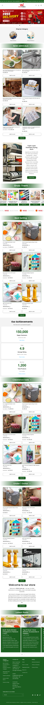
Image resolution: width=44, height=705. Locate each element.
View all (22, 138)
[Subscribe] (22, 695)
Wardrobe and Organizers (6, 672)
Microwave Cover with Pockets (9, 272)
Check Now (31, 177)
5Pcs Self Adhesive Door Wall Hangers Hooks (31, 569)
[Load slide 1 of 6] (16, 25)
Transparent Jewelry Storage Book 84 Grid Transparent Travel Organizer (31, 128)
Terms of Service (35, 664)
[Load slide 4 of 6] (21, 25)
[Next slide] (27, 25)
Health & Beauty (6, 675)
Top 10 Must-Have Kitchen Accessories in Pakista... (31, 631)
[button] (2, 5)
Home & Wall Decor (6, 679)
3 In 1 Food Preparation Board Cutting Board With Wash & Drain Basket (12, 71)
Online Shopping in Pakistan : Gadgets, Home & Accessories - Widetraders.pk (23, 702)
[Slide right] (24, 654)
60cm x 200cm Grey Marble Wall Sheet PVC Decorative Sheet (31, 71)
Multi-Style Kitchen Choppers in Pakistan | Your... (10, 631)
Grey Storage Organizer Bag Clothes (29, 242)
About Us (24, 670)
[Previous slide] (13, 25)
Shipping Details (25, 667)
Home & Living (6, 682)
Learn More (22, 605)
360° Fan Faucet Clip (7, 303)
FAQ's (23, 662)
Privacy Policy (35, 667)
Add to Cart (10, 204)
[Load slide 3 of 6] (20, 25)
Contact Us (24, 672)
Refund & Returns (36, 662)
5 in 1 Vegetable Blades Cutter (9, 242)
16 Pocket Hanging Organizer (28, 272)
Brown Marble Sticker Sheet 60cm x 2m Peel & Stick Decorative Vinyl (12, 99)
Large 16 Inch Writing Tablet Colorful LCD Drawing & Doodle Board (11, 128)
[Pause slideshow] (30, 25)
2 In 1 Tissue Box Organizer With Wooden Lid (31, 98)
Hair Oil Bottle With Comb (27, 303)
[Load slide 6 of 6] (25, 25)
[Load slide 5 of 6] (23, 25)
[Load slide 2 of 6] (18, 25)
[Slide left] (19, 654)
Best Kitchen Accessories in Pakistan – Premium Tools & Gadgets (6, 666)
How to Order (25, 664)
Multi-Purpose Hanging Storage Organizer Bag (30, 466)
